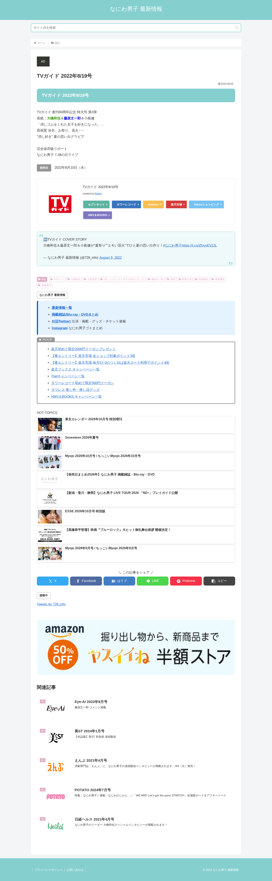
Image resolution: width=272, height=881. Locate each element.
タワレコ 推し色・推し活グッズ (75, 390)
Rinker (98, 193)
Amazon (153, 204)
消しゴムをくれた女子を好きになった (124, 279)
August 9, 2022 (110, 258)
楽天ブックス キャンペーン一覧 (75, 369)
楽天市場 (176, 204)
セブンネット (96, 204)
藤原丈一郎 (157, 279)
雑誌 (43, 279)
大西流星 (92, 279)
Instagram (60, 328)
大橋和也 (75, 279)
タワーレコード (126, 204)
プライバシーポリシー (49, 869)
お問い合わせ (75, 869)
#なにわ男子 (172, 245)
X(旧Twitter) (61, 321)
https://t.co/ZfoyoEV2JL (199, 245)
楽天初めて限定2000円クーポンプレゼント (83, 349)
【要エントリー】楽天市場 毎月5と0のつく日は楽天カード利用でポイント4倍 (110, 363)
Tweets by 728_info (51, 604)
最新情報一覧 (62, 308)
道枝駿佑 (203, 279)
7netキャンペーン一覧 (68, 376)
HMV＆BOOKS (97, 215)
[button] (237, 27)
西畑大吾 (187, 279)
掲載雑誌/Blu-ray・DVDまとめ (75, 314)
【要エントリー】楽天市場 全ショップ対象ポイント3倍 (93, 356)
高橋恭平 (46, 285)
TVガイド (59, 279)
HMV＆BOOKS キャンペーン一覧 (76, 396)
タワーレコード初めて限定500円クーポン (82, 383)
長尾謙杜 (220, 279)
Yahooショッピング (206, 204)
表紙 (172, 279)
